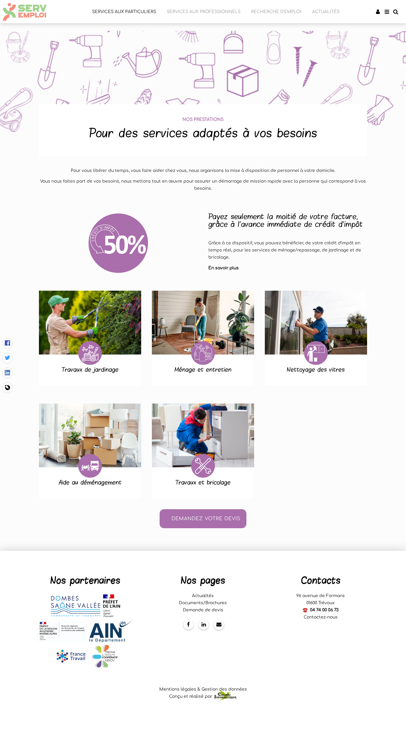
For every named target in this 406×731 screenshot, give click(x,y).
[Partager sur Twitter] (7, 358)
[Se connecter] (377, 12)
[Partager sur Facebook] (7, 343)
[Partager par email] (7, 387)
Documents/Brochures (203, 603)
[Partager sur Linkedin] (7, 373)
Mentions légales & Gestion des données (203, 689)
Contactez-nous (321, 617)
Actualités (203, 596)
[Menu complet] (386, 12)
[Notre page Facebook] (188, 625)
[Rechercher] (395, 12)
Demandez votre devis (205, 518)
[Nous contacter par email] (219, 625)
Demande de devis (203, 610)
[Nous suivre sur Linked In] (204, 625)
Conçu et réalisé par (191, 696)
